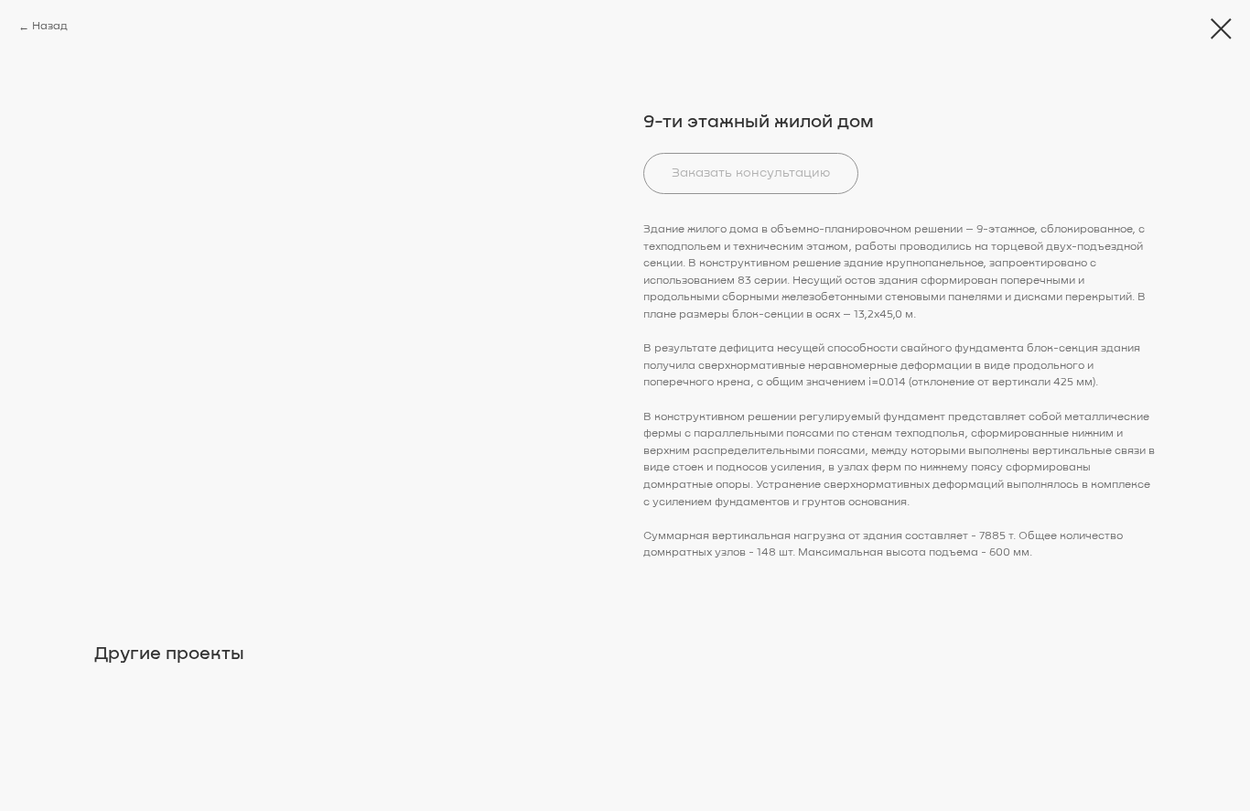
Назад (50, 26)
